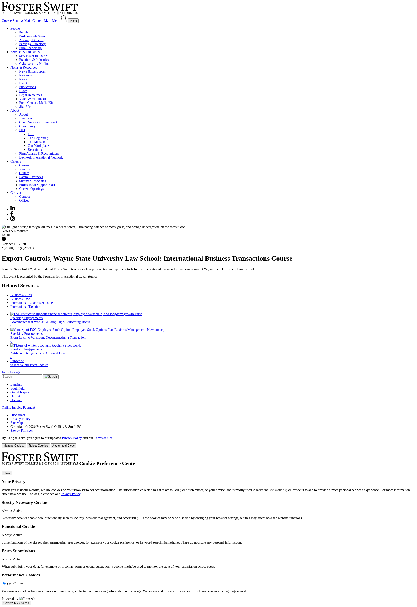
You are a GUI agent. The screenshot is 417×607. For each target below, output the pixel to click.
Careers (15, 161)
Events (23, 83)
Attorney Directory (32, 40)
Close (7, 473)
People (15, 28)
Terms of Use (103, 438)
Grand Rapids (20, 392)
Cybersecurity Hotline (34, 63)
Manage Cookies (14, 445)
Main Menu (52, 20)
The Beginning (38, 138)
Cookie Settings (12, 20)
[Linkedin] (12, 209)
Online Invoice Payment (18, 407)
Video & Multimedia (33, 99)
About (14, 110)
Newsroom (26, 75)
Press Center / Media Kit (36, 102)
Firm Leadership (30, 48)
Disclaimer (17, 415)
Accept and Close (63, 445)
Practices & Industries (34, 59)
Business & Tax (21, 295)
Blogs (23, 91)
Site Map (16, 423)
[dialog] (208, 442)
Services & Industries (25, 52)
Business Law (20, 299)
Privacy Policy (20, 419)
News (23, 79)
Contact (15, 192)
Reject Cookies (38, 445)
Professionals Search (33, 36)
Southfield (17, 388)
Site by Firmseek (21, 430)
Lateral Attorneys (31, 177)
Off (20, 584)
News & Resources (23, 67)
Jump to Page (11, 372)
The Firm (25, 118)
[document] (208, 528)
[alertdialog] (208, 528)
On (9, 584)
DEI (22, 130)
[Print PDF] (4, 240)
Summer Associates (32, 181)
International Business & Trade (31, 303)
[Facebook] (11, 214)
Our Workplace (38, 146)
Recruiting (35, 149)
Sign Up (25, 106)
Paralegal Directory (32, 44)
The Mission (36, 142)
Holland (16, 400)
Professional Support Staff (37, 185)
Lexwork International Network (41, 157)
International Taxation (25, 306)
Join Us (24, 169)
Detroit (15, 396)
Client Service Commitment (38, 122)
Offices (24, 200)
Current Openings (31, 189)
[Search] (64, 20)
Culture (24, 173)
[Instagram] (12, 219)
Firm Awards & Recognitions (39, 153)
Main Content (33, 20)
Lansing (16, 384)
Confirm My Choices (16, 603)
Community (27, 126)
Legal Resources (30, 95)
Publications (27, 87)
